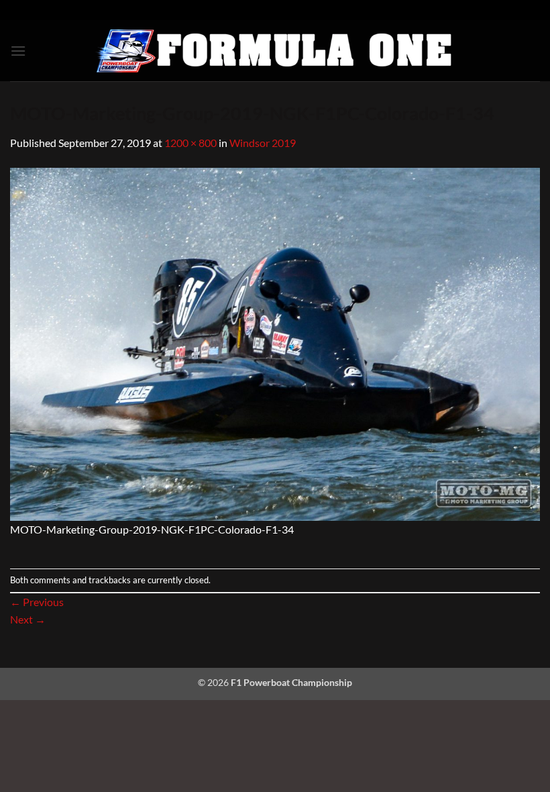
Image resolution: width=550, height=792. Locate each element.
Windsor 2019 (262, 142)
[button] (18, 50)
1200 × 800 (190, 142)
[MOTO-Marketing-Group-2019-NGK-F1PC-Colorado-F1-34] (275, 342)
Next (28, 619)
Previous (37, 601)
